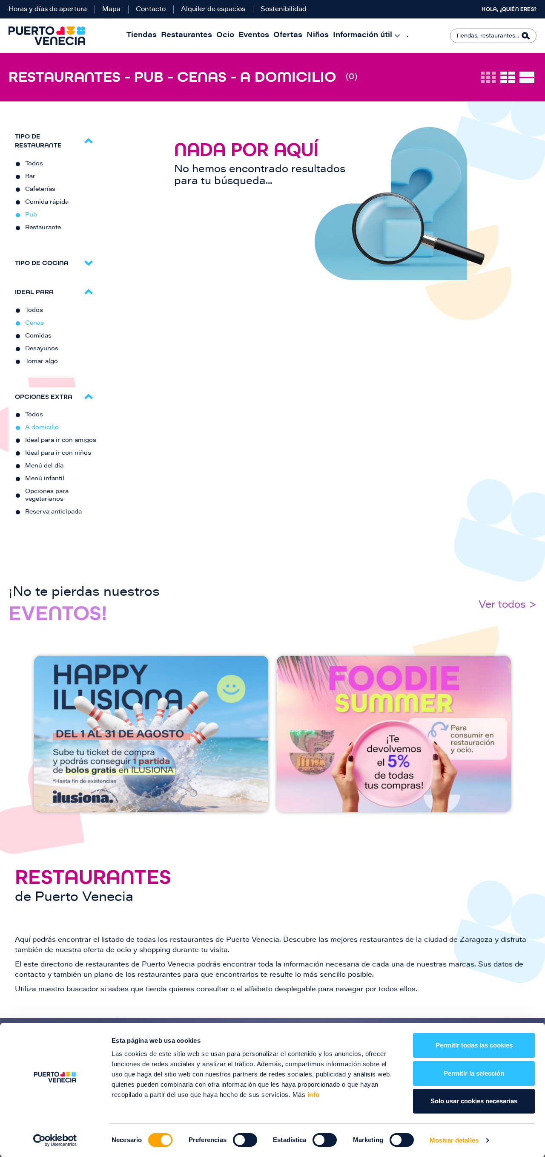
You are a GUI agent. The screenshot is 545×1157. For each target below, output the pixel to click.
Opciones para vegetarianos (47, 495)
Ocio (225, 35)
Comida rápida (47, 202)
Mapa (111, 9)
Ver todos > (507, 605)
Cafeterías (40, 190)
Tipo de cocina (42, 263)
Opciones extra (43, 396)
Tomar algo (41, 362)
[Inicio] (47, 35)
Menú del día (44, 466)
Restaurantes (186, 35)
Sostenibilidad (284, 9)
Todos (34, 164)
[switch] (245, 1140)
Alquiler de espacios (213, 9)
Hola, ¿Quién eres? (509, 9)
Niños (318, 35)
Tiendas (141, 35)
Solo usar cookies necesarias (473, 1101)
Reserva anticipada (53, 512)
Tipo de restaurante (38, 140)
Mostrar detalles (454, 1140)
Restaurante (43, 228)
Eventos (253, 35)
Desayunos (41, 349)
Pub (31, 215)
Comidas (38, 336)
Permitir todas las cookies (474, 1045)
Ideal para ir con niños (58, 453)
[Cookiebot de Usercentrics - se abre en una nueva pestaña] (55, 1140)
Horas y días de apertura (48, 9)
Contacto (151, 9)
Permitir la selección (474, 1073)
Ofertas (287, 35)
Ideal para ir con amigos (60, 441)
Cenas (34, 323)
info (312, 1094)
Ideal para (34, 292)
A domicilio (42, 428)
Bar (30, 177)
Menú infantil (44, 479)
